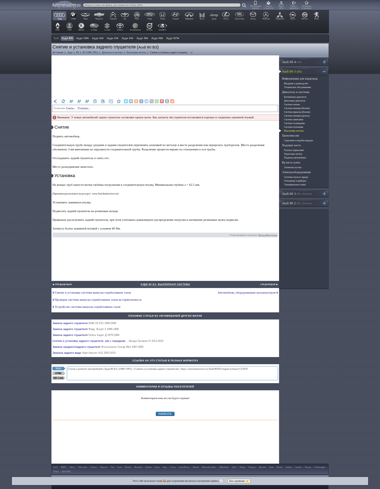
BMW (63, 467)
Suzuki (298, 467)
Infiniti (148, 467)
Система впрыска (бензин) (297, 112)
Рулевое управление (294, 150)
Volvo (56, 471)
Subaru (289, 467)
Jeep (165, 467)
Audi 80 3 (292, 71)
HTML (58, 373)
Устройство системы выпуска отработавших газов (87, 306)
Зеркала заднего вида (84, 352)
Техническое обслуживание (297, 87)
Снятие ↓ (70, 108)
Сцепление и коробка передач (298, 140)
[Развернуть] (326, 62)
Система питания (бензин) (297, 108)
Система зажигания (293, 119)
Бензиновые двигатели (295, 97)
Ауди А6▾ (142, 38)
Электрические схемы (295, 184)
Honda (128, 467)
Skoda (279, 467)
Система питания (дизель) (297, 115)
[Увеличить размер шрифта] (79, 101)
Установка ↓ (84, 108)
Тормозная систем (293, 154)
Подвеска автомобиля (295, 157)
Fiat (112, 467)
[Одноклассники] (136, 101)
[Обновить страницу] (63, 101)
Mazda (196, 467)
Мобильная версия (255, 7)
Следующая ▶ (269, 284)
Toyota (308, 467)
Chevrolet (82, 467)
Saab (271, 467)
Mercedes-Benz (209, 467)
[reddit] (172, 101)
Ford (119, 467)
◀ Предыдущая (62, 284)
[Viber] (151, 101)
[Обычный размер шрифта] (87, 101)
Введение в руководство (296, 83)
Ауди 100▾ (82, 38)
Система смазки (292, 104)
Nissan (242, 467)
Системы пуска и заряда (296, 177)
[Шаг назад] (55, 101)
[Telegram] (146, 101)
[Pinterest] (162, 101)
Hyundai (138, 467)
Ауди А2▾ (98, 38)
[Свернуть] (326, 71)
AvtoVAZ (66, 471)
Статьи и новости (268, 7)
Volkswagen (319, 467)
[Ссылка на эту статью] (103, 101)
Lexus (173, 467)
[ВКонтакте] (131, 101)
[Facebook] (141, 101)
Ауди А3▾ (113, 38)
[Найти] (244, 5)
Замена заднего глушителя (84, 323)
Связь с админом (294, 7)
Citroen (93, 467)
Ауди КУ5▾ (172, 38)
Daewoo (104, 467)
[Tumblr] (167, 101)
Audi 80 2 (297, 203)
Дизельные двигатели (294, 100)
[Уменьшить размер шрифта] (71, 101)
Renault (262, 467)
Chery (72, 467)
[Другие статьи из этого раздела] (95, 101)
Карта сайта (281, 7)
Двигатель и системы (295, 92)
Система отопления (293, 127)
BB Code (58, 378)
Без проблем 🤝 (239, 481)
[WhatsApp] (157, 101)
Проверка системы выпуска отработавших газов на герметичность (98, 299)
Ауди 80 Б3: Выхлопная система (165, 284)
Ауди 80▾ (67, 38)
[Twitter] (126, 101)
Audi (55, 467)
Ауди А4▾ (127, 38)
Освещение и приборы (295, 180)
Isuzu (157, 467)
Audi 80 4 (292, 62)
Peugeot (252, 467)
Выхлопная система (294, 130)
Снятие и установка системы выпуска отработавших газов (93, 292)
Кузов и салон (291, 162)
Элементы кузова (292, 167)
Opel (234, 467)
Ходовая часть (291, 145)
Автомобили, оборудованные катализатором (247, 292)
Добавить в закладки (307, 7)
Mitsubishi (224, 467)
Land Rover (184, 467)
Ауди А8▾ (157, 38)
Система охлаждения (294, 123)
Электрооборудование (296, 172)
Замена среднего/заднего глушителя (97, 346)
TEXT (58, 368)
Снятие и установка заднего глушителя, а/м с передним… (107, 340)
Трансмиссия (290, 135)
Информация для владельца (300, 78)
